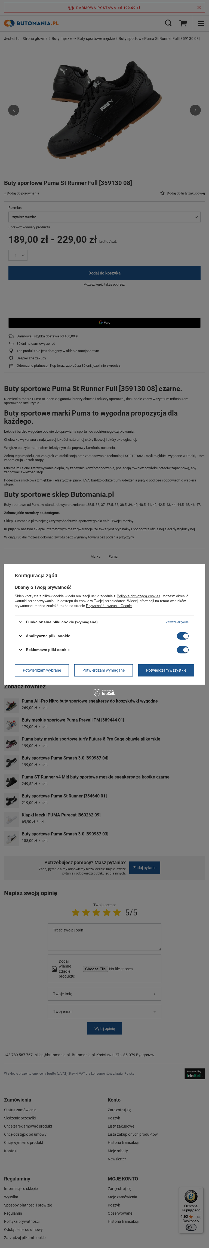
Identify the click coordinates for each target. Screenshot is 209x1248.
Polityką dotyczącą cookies (138, 596)
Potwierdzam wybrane (42, 670)
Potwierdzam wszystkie (166, 670)
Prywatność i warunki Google (109, 606)
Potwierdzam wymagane (103, 670)
